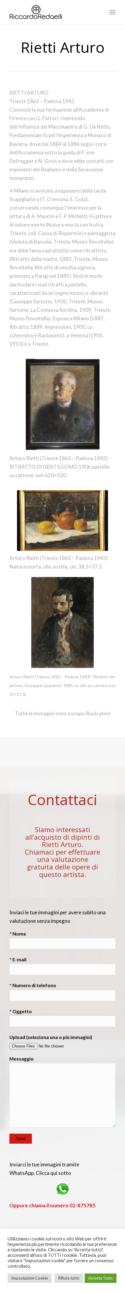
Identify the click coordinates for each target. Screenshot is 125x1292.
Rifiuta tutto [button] (68, 1278)
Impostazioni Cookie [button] (29, 1278)
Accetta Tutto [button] (100, 1278)
